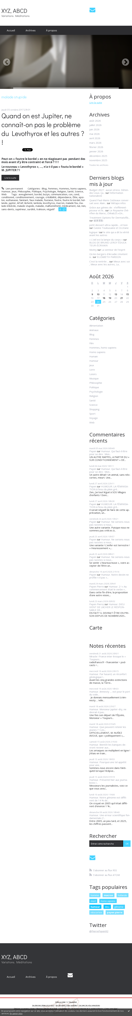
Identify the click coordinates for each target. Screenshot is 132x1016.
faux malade (36, 200)
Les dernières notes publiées (66, 1005)
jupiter (12, 203)
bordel (38, 194)
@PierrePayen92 (98, 931)
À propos (51, 30)
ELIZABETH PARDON (109, 257)
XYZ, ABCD (14, 10)
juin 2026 (94, 129)
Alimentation (96, 325)
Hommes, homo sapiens (72, 188)
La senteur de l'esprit (113, 249)
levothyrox (49, 203)
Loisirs (93, 374)
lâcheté (28, 203)
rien (83, 205)
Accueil (11, 30)
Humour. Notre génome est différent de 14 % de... (108, 799)
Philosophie (24, 191)
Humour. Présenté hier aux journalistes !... (108, 781)
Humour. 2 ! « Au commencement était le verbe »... (108, 588)
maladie (39, 205)
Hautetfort (73, 1002)
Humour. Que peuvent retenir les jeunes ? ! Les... (107, 728)
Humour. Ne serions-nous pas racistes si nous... (109, 523)
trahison (40, 209)
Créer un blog (60, 1002)
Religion (61, 191)
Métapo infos (118, 203)
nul (78, 205)
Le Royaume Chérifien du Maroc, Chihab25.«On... (109, 212)
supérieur (20, 209)
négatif (50, 209)
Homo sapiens (97, 352)
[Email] (92, 10)
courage (39, 197)
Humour (5, 191)
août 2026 (95, 120)
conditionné (7, 197)
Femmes (53, 188)
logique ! (94, 232)
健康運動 (98, 220)
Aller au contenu (10, 2)
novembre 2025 (98, 160)
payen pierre (114, 912)
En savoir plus (16, 1013)
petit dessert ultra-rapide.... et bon (108, 225)
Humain (93, 356)
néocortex (96, 912)
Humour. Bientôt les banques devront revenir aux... (107, 746)
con (70, 194)
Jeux (14, 191)
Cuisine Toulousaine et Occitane (111, 227)
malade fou (72, 203)
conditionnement (24, 197)
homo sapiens (108, 901)
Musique (94, 378)
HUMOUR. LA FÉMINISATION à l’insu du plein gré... (109, 488)
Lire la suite (10, 177)
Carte (95, 627)
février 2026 (96, 147)
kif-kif (20, 203)
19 (110, 298)
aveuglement (26, 194)
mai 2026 (94, 133)
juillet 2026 (95, 125)
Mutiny (93, 249)
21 (121, 298)
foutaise (48, 200)
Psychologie (49, 191)
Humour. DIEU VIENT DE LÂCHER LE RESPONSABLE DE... (107, 607)
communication (59, 194)
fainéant (23, 200)
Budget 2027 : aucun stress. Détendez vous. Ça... (109, 191)
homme (95, 895)
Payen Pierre (96, 586)
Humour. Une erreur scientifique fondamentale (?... (109, 817)
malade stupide (25, 205)
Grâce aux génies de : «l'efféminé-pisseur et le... (108, 209)
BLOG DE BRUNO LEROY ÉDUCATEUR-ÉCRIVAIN (108, 244)
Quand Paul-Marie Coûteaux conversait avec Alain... (109, 202)
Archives (31, 30)
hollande (122, 895)
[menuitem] (10, 30)
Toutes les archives (98, 165)
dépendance (64, 197)
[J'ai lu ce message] (128, 1011)
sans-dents (7, 209)
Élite (75, 197)
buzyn (46, 194)
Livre (92, 369)
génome (118, 906)
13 (116, 294)
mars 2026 (95, 142)
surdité (31, 209)
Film (91, 343)
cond (76, 194)
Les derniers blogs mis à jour (43, 1005)
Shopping (94, 409)
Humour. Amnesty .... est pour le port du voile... (109, 693)
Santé (70, 191)
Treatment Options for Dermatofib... (109, 217)
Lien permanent (14, 188)
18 (104, 298)
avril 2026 (94, 138)
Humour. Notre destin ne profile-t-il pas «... (109, 576)
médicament (69, 205)
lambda (38, 203)
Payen (92, 451)
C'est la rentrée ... (99, 261)
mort (93, 901)
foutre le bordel (71, 200)
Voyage (93, 417)
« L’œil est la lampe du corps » (106, 239)
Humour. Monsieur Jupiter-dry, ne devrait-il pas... (107, 711)
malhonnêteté (53, 205)
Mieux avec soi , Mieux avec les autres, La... (109, 263)
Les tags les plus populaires (89, 1005)
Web (4, 194)
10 (98, 294)
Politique (36, 191)
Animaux (94, 330)
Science (79, 191)
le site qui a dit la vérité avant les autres (109, 234)
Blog (44, 188)
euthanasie (12, 200)
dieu (107, 906)
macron (60, 203)
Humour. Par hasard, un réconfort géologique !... (108, 675)
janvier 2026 (96, 151)
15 (127, 294)
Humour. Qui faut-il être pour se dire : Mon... (108, 453)
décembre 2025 (98, 155)
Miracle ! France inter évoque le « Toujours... (107, 658)
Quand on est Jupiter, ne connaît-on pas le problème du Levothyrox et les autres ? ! (42, 129)
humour (95, 906)
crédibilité (51, 197)
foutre (57, 200)
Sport (92, 413)
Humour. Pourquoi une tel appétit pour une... (107, 764)
